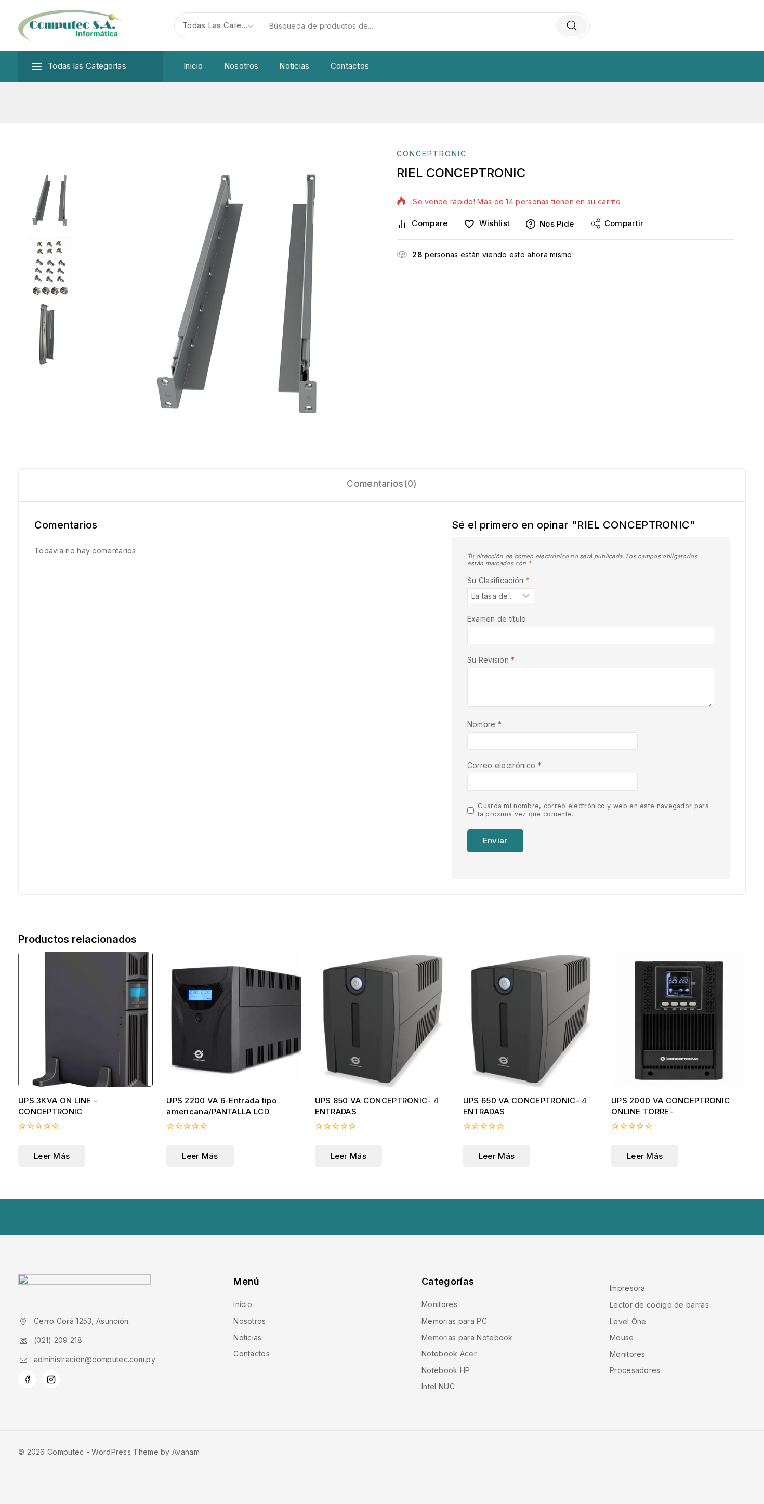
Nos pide (556, 224)
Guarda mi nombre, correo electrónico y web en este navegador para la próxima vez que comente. (593, 810)
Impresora (628, 1288)
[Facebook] (27, 1379)
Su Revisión (491, 659)
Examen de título (496, 618)
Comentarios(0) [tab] (382, 484)
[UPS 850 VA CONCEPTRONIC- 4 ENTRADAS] (382, 1019)
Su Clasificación (498, 580)
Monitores (439, 1304)
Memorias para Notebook (467, 1337)
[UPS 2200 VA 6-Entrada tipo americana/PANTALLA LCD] (233, 1019)
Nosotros (241, 66)
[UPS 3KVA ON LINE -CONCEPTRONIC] (85, 1019)
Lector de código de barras (659, 1304)
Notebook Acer (449, 1353)
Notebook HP (445, 1370)
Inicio (193, 66)
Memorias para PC (454, 1320)
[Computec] (70, 26)
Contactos (350, 66)
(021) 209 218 (58, 1340)
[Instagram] (51, 1379)
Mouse (622, 1337)
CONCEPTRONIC (432, 153)
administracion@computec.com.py (94, 1359)
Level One (628, 1321)
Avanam (186, 1451)
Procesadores (635, 1370)
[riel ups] (236, 293)
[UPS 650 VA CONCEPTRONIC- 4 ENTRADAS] (530, 1019)
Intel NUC (438, 1386)
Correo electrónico (504, 765)
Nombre (484, 724)
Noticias (294, 66)
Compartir (624, 223)
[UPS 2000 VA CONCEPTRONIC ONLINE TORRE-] (678, 1019)
